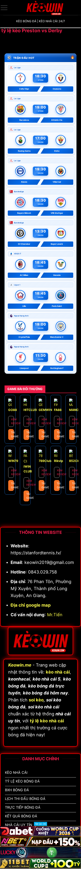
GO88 (12, 410)
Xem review (12, 421)
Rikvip (58, 461)
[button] (4, 7)
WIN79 (13, 461)
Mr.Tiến (54, 614)
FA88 (58, 410)
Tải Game (12, 434)
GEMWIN (45, 410)
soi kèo (36, 700)
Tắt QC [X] (40, 823)
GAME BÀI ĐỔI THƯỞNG (25, 389)
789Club (45, 461)
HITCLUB (30, 410)
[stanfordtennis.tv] (44, 7)
